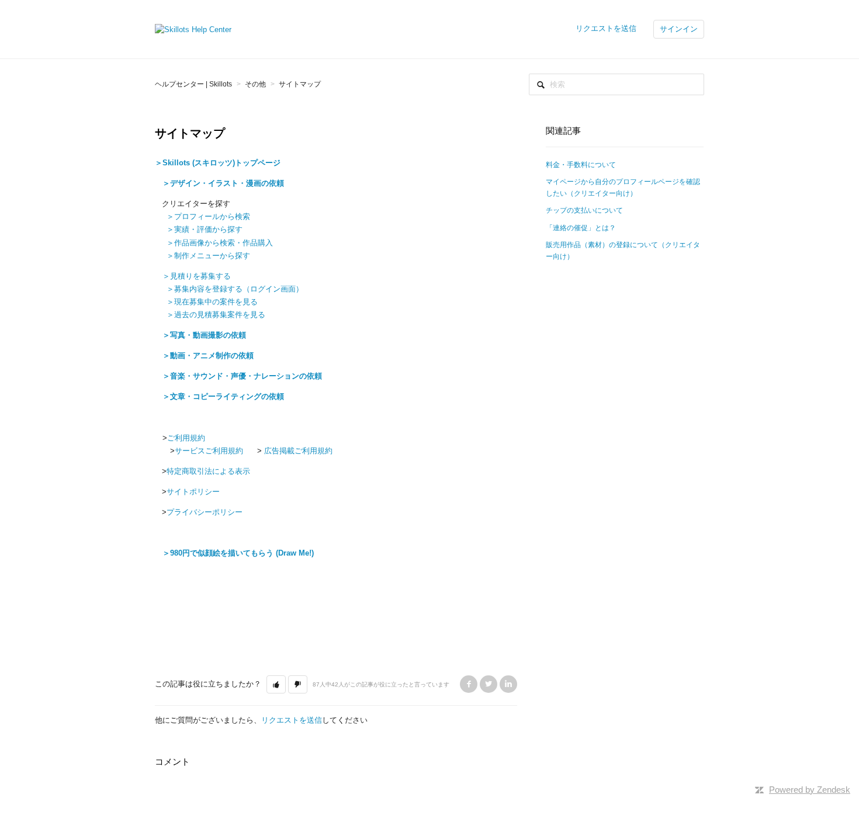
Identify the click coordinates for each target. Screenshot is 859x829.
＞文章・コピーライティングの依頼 (223, 396)
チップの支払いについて (584, 210)
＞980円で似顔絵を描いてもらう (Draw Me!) (238, 553)
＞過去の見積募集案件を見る (216, 314)
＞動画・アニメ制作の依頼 (208, 355)
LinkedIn (508, 684)
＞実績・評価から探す (205, 229)
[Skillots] (193, 29)
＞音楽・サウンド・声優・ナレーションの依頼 (242, 376)
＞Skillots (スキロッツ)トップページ (217, 162)
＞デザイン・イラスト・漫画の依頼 (223, 183)
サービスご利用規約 (209, 450)
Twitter (488, 684)
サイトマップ (300, 84)
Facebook (468, 684)
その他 (255, 84)
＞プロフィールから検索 (208, 216)
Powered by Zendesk (809, 790)
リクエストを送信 (606, 28)
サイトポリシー (193, 491)
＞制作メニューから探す (208, 255)
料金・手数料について (581, 165)
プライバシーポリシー (205, 512)
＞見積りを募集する (196, 276)
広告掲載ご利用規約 (297, 450)
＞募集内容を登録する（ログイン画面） (235, 289)
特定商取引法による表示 (208, 471)
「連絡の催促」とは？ (581, 228)
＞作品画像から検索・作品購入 (220, 242)
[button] (276, 684)
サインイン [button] (679, 29)
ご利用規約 (186, 437)
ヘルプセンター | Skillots (193, 84)
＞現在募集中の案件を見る (212, 301)
